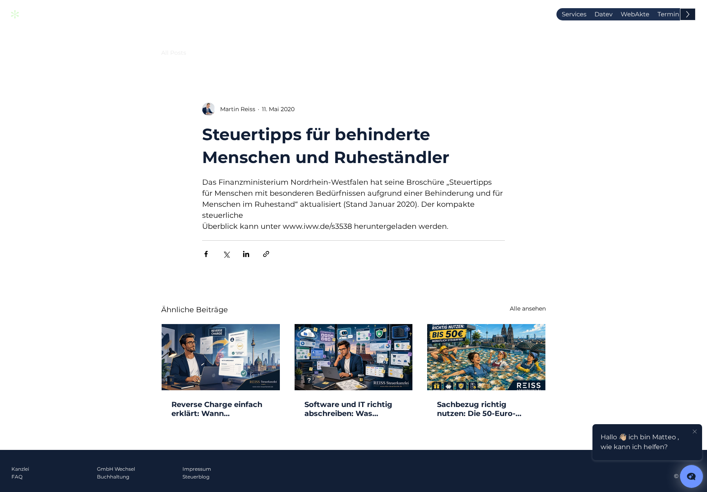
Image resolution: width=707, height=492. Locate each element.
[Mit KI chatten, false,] (691, 476)
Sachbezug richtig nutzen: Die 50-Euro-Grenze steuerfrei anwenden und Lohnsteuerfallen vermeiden (476, 409)
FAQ (17, 477)
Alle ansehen (528, 308)
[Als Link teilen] (266, 254)
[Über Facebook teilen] (206, 254)
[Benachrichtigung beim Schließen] (694, 432)
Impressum (196, 469)
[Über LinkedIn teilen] (246, 254)
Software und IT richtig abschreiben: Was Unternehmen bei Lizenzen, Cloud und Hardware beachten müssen (348, 409)
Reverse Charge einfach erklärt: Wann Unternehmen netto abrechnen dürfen (216, 409)
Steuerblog (195, 477)
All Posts (173, 52)
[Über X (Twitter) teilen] (226, 254)
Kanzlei (20, 469)
